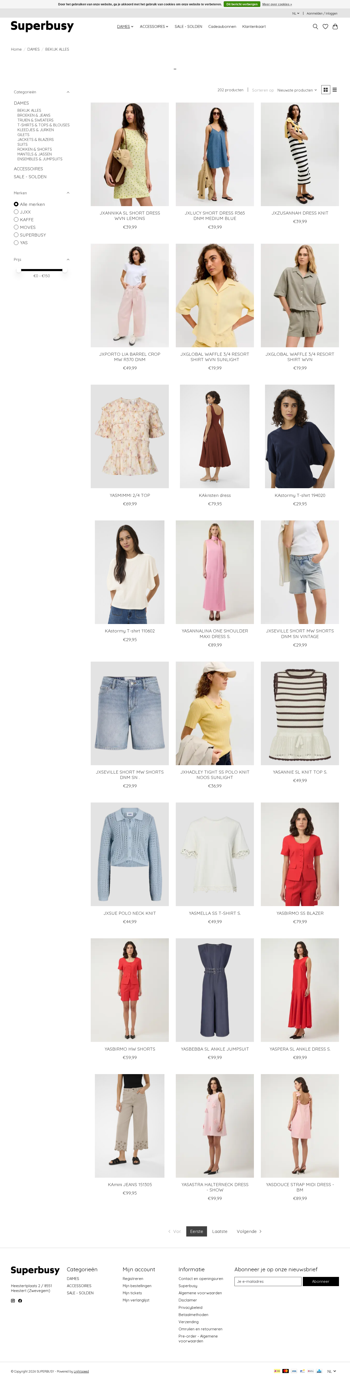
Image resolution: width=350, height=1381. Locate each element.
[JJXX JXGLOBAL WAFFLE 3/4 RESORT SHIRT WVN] (300, 295)
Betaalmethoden (193, 1314)
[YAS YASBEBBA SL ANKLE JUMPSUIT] (215, 990)
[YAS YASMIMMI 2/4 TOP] (130, 436)
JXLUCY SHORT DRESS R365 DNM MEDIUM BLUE (215, 215)
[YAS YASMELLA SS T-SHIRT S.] (215, 854)
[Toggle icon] (315, 26)
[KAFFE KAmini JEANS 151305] (130, 1126)
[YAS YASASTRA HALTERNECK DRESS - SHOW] (215, 1126)
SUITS (22, 144)
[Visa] (294, 1371)
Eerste (196, 1231)
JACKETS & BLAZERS (35, 139)
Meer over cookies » (277, 4)
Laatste (220, 1231)
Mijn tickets (132, 1292)
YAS (24, 242)
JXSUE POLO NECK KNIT (130, 913)
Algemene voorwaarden (200, 1292)
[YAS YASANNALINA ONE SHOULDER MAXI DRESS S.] (215, 572)
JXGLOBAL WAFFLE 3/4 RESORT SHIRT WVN (299, 356)
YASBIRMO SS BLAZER (300, 913)
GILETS (23, 134)
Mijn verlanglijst (136, 1300)
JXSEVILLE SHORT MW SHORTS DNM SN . (130, 774)
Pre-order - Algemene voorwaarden (198, 1338)
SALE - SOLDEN (188, 26)
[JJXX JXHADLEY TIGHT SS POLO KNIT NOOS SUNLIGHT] (215, 713)
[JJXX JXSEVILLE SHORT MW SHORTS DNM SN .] (130, 713)
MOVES (28, 227)
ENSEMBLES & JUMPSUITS (40, 159)
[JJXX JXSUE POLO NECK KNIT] (130, 854)
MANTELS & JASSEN (34, 154)
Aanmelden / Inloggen (322, 13)
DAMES (33, 49)
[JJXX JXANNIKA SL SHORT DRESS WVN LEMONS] (130, 154)
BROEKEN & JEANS (33, 115)
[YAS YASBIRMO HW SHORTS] (130, 990)
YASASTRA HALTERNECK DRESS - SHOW (215, 1187)
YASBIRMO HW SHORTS (130, 1049)
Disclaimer (188, 1300)
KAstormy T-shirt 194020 (300, 495)
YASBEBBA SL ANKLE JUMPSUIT (215, 1049)
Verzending (189, 1321)
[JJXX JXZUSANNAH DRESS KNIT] (300, 154)
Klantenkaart (254, 26)
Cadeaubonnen (222, 26)
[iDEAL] (277, 1371)
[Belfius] (310, 1371)
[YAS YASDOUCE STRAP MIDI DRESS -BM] (300, 1126)
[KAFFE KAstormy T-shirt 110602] (130, 572)
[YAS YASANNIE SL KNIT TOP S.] (300, 713)
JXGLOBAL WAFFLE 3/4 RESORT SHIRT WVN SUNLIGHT (214, 356)
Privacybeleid (190, 1307)
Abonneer (321, 1281)
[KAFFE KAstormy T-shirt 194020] (300, 436)
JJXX (25, 212)
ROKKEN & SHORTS (34, 149)
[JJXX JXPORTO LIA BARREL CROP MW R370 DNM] (130, 295)
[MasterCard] (285, 1371)
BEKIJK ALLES (29, 110)
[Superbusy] (42, 26)
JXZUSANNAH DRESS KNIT (300, 213)
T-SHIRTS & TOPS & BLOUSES (43, 124)
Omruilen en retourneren (200, 1329)
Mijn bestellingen (137, 1285)
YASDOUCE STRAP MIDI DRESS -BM (300, 1187)
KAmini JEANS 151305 (130, 1184)
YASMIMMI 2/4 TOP (130, 495)
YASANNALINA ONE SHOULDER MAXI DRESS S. (215, 633)
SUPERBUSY (33, 235)
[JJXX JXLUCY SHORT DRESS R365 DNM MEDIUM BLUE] (215, 154)
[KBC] (319, 1371)
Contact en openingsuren (201, 1278)
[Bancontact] (302, 1371)
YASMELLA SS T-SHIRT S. (215, 913)
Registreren (133, 1278)
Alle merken (32, 204)
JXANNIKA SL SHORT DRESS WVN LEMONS (130, 215)
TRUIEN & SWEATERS (35, 120)
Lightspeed (81, 1371)
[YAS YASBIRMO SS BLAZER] (300, 854)
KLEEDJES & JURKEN (35, 129)
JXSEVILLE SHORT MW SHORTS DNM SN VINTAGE (300, 633)
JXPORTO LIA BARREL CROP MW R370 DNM (129, 356)
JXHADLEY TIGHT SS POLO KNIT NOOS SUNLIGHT (215, 774)
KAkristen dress (215, 495)
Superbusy (188, 1285)
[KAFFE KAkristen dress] (215, 436)
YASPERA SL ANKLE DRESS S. (300, 1049)
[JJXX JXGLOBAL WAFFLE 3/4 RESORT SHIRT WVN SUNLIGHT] (215, 295)
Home (16, 49)
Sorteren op (263, 90)
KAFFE (27, 219)
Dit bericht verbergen (242, 4)
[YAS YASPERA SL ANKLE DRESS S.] (300, 990)
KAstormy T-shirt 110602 (130, 630)
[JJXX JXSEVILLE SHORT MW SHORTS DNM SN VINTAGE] (300, 572)
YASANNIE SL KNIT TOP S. (300, 772)
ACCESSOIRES (28, 168)
